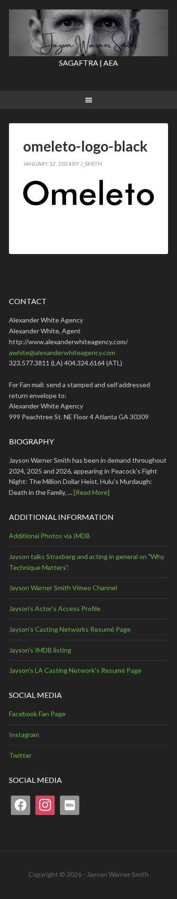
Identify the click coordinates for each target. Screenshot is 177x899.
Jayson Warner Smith (89, 33)
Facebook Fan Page (37, 714)
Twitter (20, 755)
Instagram (24, 734)
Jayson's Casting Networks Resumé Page (70, 629)
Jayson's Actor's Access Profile (55, 608)
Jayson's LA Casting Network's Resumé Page (75, 670)
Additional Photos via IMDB (49, 536)
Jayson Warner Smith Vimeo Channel (63, 588)
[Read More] (92, 492)
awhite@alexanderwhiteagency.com (62, 352)
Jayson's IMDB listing (40, 650)
